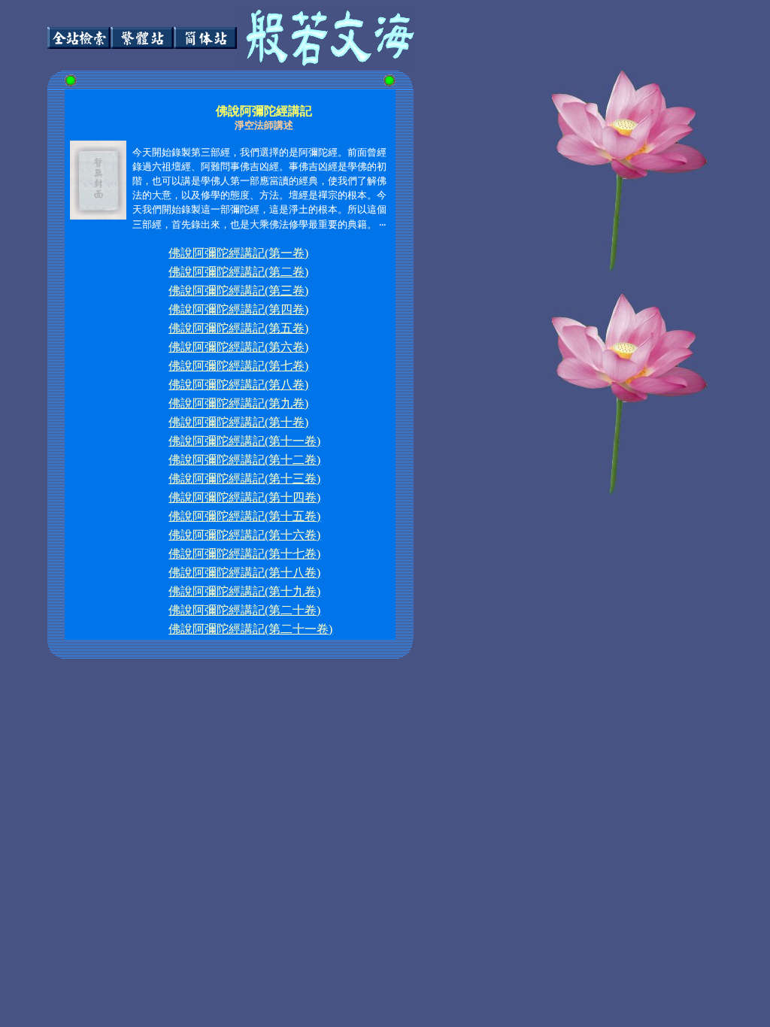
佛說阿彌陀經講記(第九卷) (238, 403)
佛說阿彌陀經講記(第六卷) (238, 347)
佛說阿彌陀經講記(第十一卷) (244, 441)
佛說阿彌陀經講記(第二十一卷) (250, 629)
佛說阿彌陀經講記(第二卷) (238, 271)
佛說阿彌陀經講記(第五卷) (238, 328)
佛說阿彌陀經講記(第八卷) (238, 384)
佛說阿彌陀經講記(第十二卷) (244, 459)
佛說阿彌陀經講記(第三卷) (238, 290)
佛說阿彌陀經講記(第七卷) (238, 365)
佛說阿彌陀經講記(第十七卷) (244, 553)
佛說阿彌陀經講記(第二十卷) (244, 610)
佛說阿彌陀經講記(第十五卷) (244, 516)
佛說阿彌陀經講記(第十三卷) (244, 478)
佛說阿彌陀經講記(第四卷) (238, 309)
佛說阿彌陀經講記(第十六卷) (244, 535)
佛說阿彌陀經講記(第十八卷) (244, 572)
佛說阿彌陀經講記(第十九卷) (244, 591)
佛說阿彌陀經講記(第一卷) (238, 253)
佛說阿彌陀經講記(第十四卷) (244, 497)
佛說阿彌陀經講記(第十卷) (238, 422)
